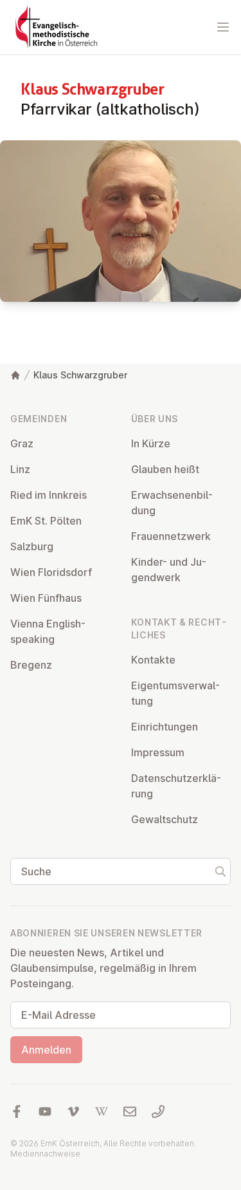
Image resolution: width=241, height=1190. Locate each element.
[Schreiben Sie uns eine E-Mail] (129, 1111)
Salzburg (31, 546)
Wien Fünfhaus (46, 597)
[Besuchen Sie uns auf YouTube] (45, 1111)
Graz (21, 443)
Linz (20, 469)
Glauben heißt (165, 469)
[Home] (15, 375)
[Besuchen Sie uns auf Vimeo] (73, 1111)
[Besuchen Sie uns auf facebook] (16, 1111)
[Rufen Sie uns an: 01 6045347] (158, 1111)
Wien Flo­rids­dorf (51, 572)
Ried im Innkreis (48, 494)
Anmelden (46, 1049)
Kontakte (153, 659)
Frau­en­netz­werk (171, 536)
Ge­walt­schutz (164, 819)
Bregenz (31, 664)
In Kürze (150, 443)
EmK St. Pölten (46, 520)
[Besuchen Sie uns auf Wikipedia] (101, 1111)
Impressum (157, 752)
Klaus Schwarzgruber (80, 374)
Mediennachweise (45, 1153)
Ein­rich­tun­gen (164, 726)
